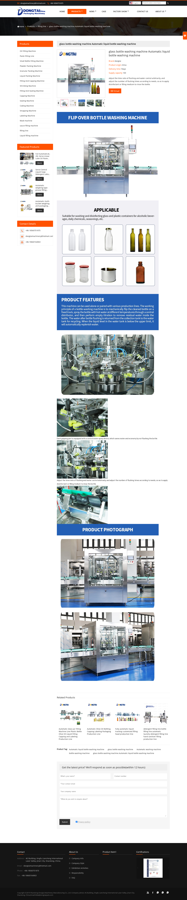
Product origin (115, 65)
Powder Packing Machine (30, 66)
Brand (112, 61)
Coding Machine (27, 106)
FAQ (73, 878)
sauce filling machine (29, 125)
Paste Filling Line (27, 56)
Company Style (78, 863)
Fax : (19, 875)
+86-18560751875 (56, 3)
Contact (21, 852)
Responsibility (78, 873)
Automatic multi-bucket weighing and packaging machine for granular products (42, 203)
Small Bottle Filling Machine (32, 61)
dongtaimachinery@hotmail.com (32, 3)
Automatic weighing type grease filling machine (41, 187)
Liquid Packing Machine (30, 76)
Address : (21, 858)
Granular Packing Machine (31, 71)
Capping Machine (27, 96)
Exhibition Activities (80, 868)
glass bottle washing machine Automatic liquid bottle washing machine (123, 753)
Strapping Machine (28, 111)
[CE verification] (153, 868)
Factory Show (120, 11)
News (91, 11)
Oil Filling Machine (28, 51)
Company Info (77, 858)
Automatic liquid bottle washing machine (86, 749)
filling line (42, 26)
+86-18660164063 (33, 242)
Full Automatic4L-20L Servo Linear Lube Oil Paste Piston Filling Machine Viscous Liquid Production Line (42, 156)
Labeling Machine (27, 115)
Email (115, 90)
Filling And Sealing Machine (32, 91)
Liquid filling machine (29, 135)
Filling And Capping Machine (32, 81)
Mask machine (26, 120)
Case (104, 11)
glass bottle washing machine (120, 749)
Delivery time (115, 69)
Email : (20, 866)
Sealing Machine (27, 101)
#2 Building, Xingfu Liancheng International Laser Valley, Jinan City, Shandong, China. (44, 859)
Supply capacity (116, 73)
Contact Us (142, 11)
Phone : (20, 870)
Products (76, 11)
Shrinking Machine (28, 86)
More (39, 163)
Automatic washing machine (149, 749)
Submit (65, 822)
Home (62, 11)
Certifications (142, 852)
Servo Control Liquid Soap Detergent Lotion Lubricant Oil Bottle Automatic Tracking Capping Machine (42, 172)
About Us (159, 11)
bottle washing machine (79, 753)
